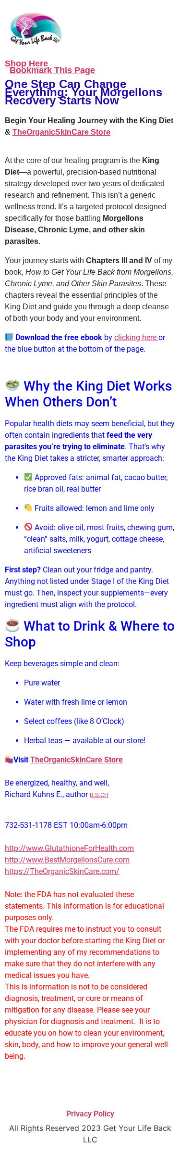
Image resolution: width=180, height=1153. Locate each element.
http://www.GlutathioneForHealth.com (69, 848)
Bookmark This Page (52, 70)
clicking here (136, 337)
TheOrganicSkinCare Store (61, 132)
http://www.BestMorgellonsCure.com (67, 859)
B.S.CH (99, 794)
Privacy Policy (90, 1113)
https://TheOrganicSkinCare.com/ (62, 871)
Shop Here (27, 63)
